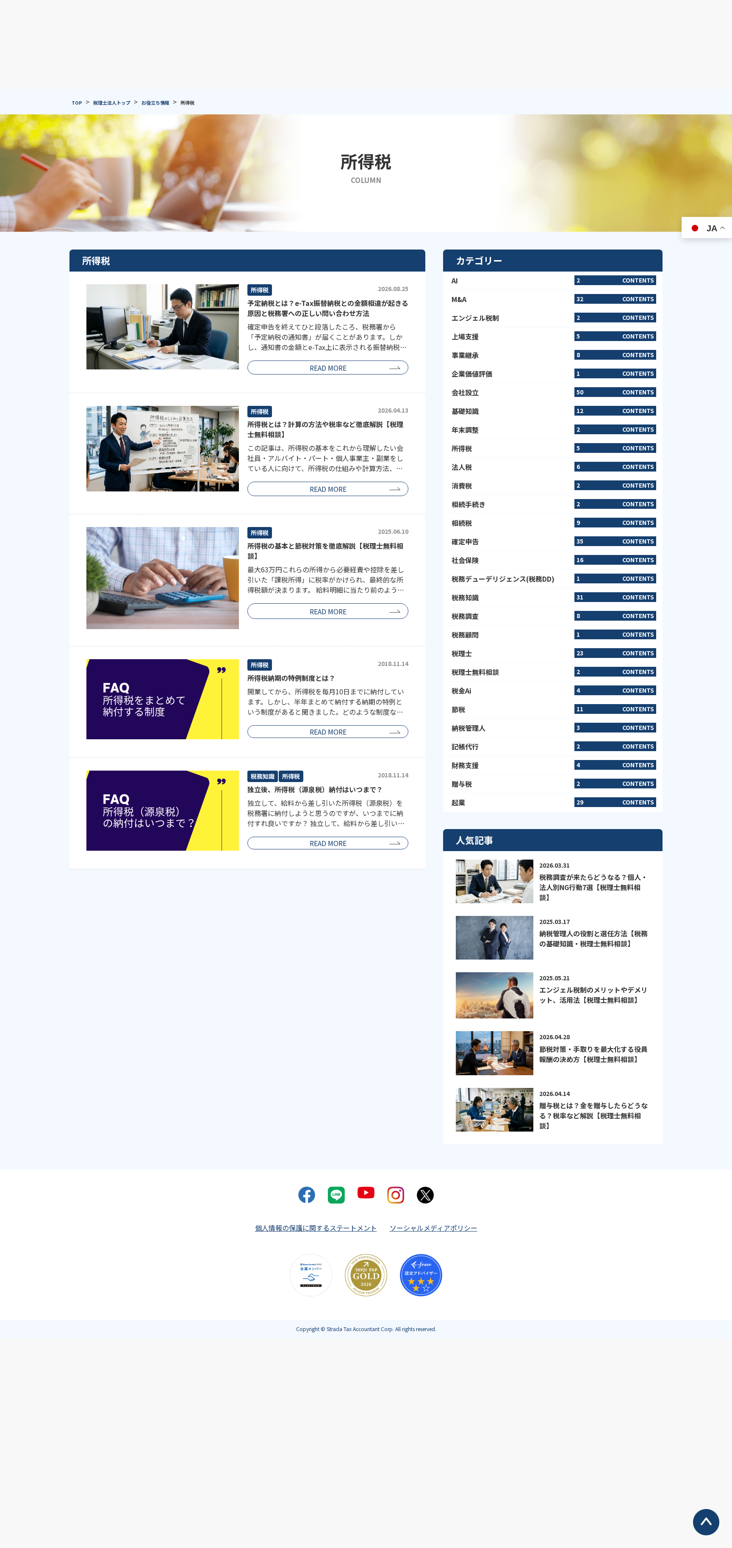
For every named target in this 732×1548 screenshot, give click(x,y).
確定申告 (553, 541)
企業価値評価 (553, 374)
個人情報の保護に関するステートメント (316, 1228)
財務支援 (553, 765)
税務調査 (553, 616)
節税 (553, 709)
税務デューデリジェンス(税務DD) (553, 579)
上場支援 (553, 336)
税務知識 (553, 597)
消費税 (553, 485)
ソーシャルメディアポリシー (433, 1228)
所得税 (553, 448)
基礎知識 (553, 411)
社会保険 (553, 560)
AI (553, 280)
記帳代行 (553, 746)
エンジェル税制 (553, 318)
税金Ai (553, 690)
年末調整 (553, 429)
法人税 (553, 467)
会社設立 (553, 392)
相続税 (553, 523)
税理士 (553, 653)
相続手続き (553, 504)
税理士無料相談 (553, 672)
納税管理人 (553, 728)
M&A (553, 299)
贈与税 (553, 784)
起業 (553, 802)
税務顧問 (553, 635)
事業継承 (553, 355)
